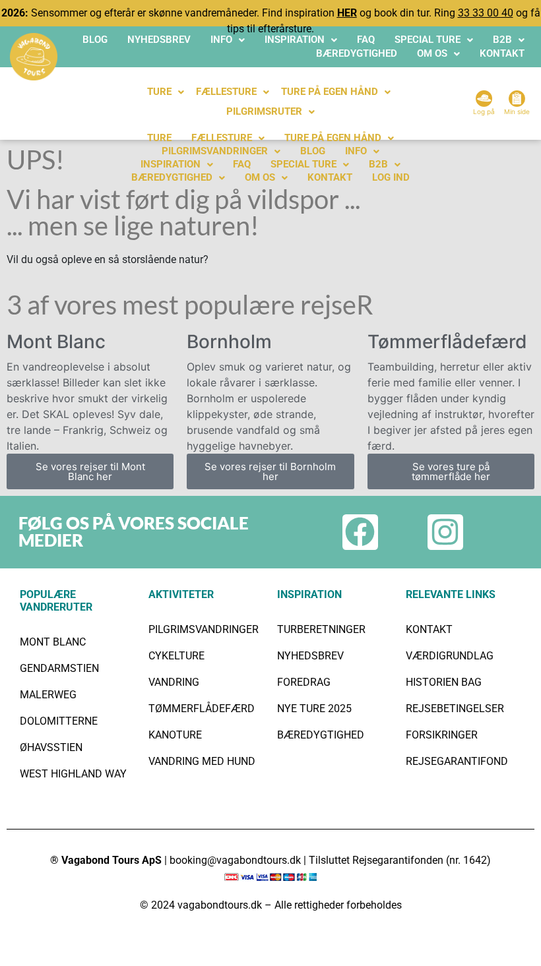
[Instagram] (445, 532)
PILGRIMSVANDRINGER (215, 151)
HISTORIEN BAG (444, 682)
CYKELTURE (176, 655)
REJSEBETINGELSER (455, 708)
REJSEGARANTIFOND (457, 761)
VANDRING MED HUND (201, 761)
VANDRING (173, 682)
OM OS (432, 53)
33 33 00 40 (485, 13)
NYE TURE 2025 (314, 708)
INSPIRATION (295, 39)
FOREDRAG (304, 682)
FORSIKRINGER (442, 735)
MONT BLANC (53, 642)
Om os (260, 178)
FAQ (366, 39)
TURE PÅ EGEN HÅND (329, 92)
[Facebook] (360, 532)
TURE (159, 92)
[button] (228, 40)
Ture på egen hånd (332, 138)
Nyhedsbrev (159, 39)
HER (347, 13)
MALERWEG (48, 694)
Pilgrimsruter (264, 111)
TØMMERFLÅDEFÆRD (201, 708)
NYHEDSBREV (310, 655)
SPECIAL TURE (428, 39)
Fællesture (221, 138)
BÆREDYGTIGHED (356, 53)
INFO (221, 39)
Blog (95, 39)
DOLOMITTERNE (59, 721)
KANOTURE (175, 735)
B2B (502, 39)
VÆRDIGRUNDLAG (449, 655)
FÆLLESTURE (226, 92)
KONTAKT (502, 53)
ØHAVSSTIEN (51, 747)
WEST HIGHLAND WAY (73, 774)
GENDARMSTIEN (59, 668)
